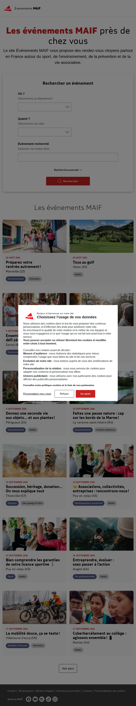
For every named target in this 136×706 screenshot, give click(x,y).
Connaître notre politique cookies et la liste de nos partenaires (58, 385)
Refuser (64, 393)
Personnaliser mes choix (37, 393)
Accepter (85, 393)
